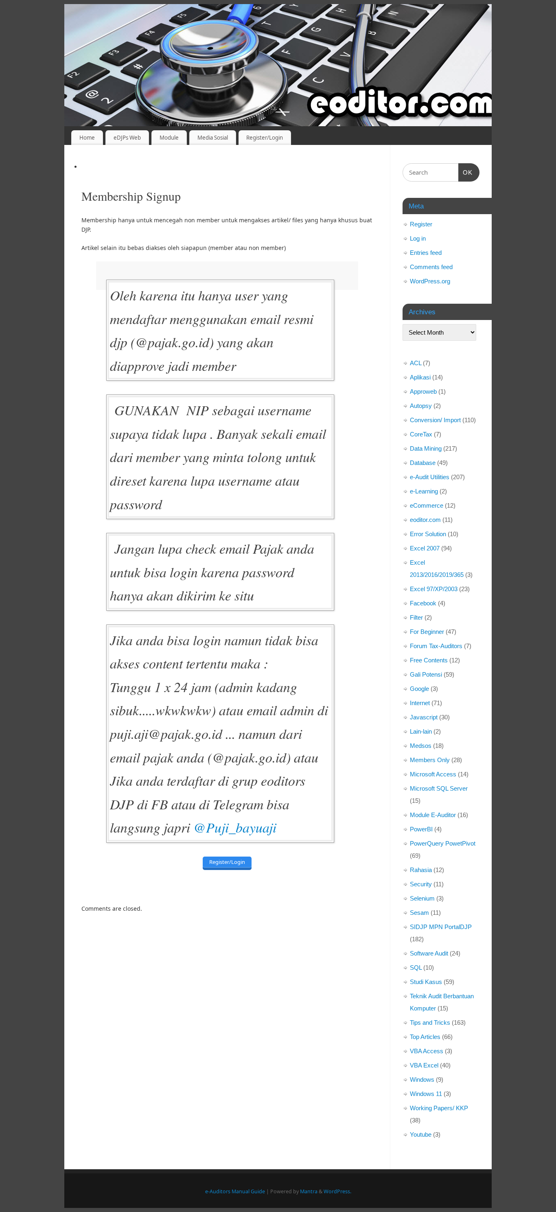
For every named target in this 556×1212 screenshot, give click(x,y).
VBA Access (426, 1051)
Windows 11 (426, 1093)
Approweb (423, 391)
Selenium (422, 898)
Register (421, 224)
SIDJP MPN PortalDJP (441, 926)
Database (423, 462)
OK (465, 172)
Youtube (420, 1134)
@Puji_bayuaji (234, 827)
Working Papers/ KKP (439, 1108)
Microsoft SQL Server (439, 788)
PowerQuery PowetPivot (442, 843)
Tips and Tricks (430, 1022)
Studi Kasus (426, 981)
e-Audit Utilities (429, 476)
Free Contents (429, 660)
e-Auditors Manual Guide (235, 1191)
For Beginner (427, 631)
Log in (418, 238)
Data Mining (426, 448)
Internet (420, 702)
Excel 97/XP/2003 (433, 588)
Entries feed (426, 252)
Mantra (308, 1191)
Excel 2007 (425, 548)
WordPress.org (430, 281)
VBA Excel (424, 1065)
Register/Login (264, 137)
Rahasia (421, 869)
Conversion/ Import (435, 419)
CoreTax (421, 434)
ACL (415, 362)
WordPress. (337, 1191)
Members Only (430, 759)
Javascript (424, 717)
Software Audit (429, 953)
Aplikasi (420, 377)
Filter (416, 617)
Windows (422, 1079)
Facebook (423, 603)
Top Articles (425, 1036)
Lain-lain (421, 731)
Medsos (420, 745)
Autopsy (421, 405)
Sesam (419, 912)
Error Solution (428, 533)
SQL (416, 967)
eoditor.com (425, 519)
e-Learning (424, 491)
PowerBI (421, 829)
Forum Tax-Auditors (436, 645)
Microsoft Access (433, 774)
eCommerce (426, 505)
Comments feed (431, 266)
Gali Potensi (426, 674)
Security (421, 884)
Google (419, 688)
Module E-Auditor (433, 814)
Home (87, 137)
